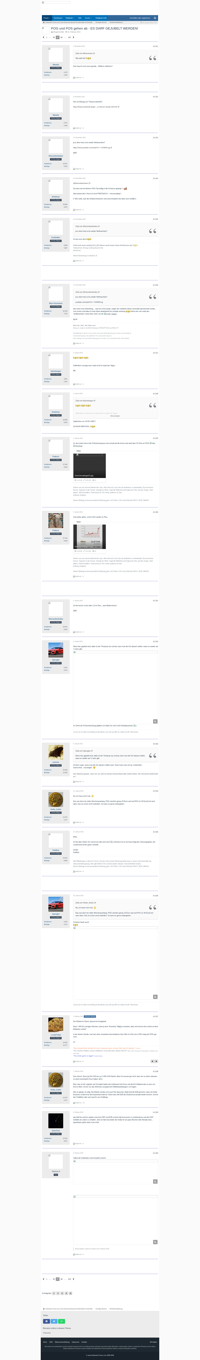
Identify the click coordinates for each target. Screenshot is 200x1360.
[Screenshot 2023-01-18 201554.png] (115, 963)
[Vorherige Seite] (43, 37)
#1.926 (155, 285)
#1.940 (155, 1153)
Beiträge (47, 75)
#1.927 (155, 353)
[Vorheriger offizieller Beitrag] (152, 1061)
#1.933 (155, 744)
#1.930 (155, 512)
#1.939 (155, 1112)
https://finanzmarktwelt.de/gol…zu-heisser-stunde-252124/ (95, 107)
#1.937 (155, 1016)
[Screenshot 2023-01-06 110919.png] (115, 687)
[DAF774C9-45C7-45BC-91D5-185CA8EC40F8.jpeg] (115, 1220)
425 (69, 37)
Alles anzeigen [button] (115, 416)
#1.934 (155, 791)
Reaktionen (48, 72)
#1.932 (155, 641)
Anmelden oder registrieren (140, 18)
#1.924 (155, 178)
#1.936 (155, 896)
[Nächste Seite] (73, 37)
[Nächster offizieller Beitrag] (156, 1061)
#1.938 (155, 1071)
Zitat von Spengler (83, 751)
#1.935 (155, 832)
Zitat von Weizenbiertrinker (86, 226)
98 (61, 37)
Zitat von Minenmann (84, 53)
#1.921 (155, 46)
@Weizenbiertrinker (80, 183)
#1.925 (155, 219)
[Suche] (155, 18)
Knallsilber (91, 256)
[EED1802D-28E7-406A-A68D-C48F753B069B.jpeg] (115, 1172)
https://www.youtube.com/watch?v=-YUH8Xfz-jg (91, 148)
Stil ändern (153, 1342)
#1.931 (155, 601)
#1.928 (155, 394)
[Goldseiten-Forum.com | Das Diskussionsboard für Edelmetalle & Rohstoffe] (100, 7)
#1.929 (155, 438)
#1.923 (155, 138)
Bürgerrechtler (58, 32)
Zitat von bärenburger (84, 401)
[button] (46, 1321)
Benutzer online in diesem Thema (57, 1328)
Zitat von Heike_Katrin (84, 903)
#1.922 (155, 97)
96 (54, 37)
